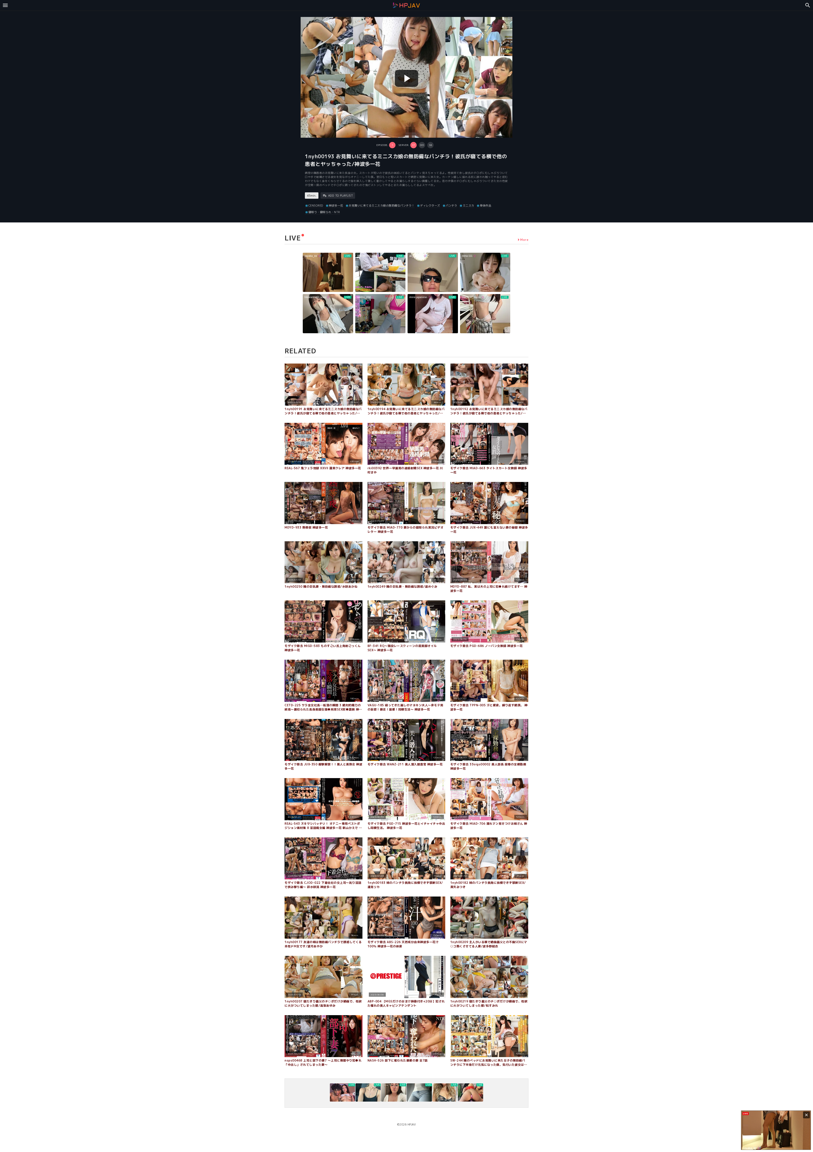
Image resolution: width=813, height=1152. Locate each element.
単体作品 (485, 205)
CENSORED (315, 205)
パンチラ (451, 205)
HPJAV (412, 1124)
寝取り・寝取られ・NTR (324, 212)
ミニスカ (468, 205)
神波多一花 (336, 205)
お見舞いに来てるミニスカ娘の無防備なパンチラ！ (382, 205)
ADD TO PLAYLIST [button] (340, 195)
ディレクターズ (430, 205)
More (524, 240)
